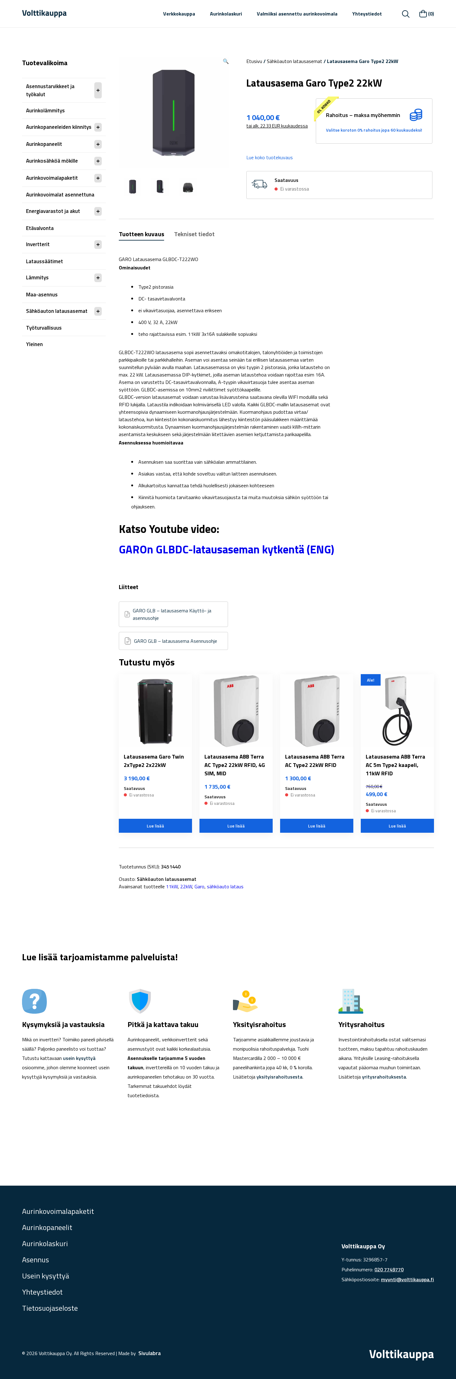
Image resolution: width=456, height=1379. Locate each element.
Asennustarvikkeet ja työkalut (50, 90)
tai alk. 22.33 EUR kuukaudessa (277, 125)
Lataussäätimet (44, 261)
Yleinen (34, 344)
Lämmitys (37, 277)
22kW (186, 886)
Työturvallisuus (44, 328)
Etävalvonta (40, 228)
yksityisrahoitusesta (279, 1076)
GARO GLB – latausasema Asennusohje (175, 641)
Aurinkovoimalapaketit (52, 178)
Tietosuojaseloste (50, 1308)
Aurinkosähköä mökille (52, 161)
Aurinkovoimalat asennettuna (60, 195)
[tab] (141, 235)
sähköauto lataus (225, 886)
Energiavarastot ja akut (53, 211)
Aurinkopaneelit (44, 144)
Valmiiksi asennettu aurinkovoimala (297, 13)
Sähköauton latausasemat (56, 311)
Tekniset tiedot (194, 234)
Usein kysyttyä (45, 1275)
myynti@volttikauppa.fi (407, 1279)
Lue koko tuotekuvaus (269, 157)
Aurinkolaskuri (226, 13)
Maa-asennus (42, 295)
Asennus (35, 1259)
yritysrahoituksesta (384, 1076)
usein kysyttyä (79, 1058)
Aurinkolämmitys (45, 110)
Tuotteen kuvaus (141, 234)
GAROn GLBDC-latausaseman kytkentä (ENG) (226, 549)
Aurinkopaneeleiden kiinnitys (59, 127)
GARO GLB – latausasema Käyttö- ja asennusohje (172, 614)
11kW (172, 886)
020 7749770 (389, 1269)
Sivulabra (149, 1353)
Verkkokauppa (179, 13)
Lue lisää (155, 825)
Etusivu (254, 61)
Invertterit (38, 244)
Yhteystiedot (367, 13)
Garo (199, 886)
